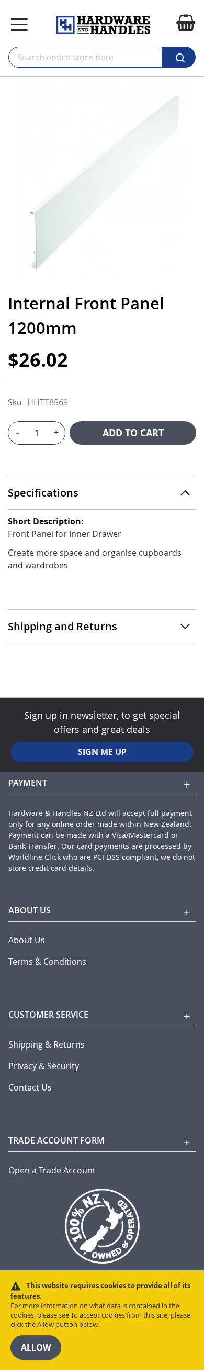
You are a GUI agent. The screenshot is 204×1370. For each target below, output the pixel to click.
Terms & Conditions (47, 961)
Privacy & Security (43, 1066)
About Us (26, 940)
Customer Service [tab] (48, 1014)
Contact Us (30, 1087)
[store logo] (103, 25)
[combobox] (85, 57)
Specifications (43, 493)
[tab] (102, 493)
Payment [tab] (27, 783)
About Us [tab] (29, 910)
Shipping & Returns (46, 1044)
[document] (102, 1320)
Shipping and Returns (62, 626)
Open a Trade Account (52, 1170)
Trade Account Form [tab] (56, 1140)
